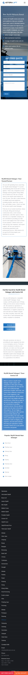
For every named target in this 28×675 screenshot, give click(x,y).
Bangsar (3, 546)
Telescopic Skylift (6, 528)
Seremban (4, 630)
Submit (6, 93)
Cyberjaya (4, 560)
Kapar (3, 578)
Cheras (3, 557)
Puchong (3, 605)
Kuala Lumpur (5, 595)
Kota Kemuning (5, 591)
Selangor (3, 619)
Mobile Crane (5, 508)
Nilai (2, 598)
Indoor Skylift (4, 501)
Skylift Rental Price (6, 525)
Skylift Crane (4, 522)
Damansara (4, 563)
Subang (3, 640)
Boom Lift (3, 498)
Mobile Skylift (5, 511)
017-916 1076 (5, 655)
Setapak (3, 633)
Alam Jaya (4, 536)
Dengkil (3, 567)
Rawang (3, 616)
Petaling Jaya (5, 602)
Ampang (3, 539)
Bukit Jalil (4, 553)
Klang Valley (20, 192)
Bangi (3, 543)
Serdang (3, 626)
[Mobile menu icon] (24, 2)
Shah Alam (4, 637)
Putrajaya (4, 613)
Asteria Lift (10, 194)
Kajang (3, 574)
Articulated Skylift (6, 494)
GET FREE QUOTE (7, 673)
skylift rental (14, 41)
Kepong (3, 581)
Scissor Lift (4, 518)
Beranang (4, 550)
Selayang (4, 623)
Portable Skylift (5, 515)
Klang (3, 585)
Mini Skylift (4, 504)
